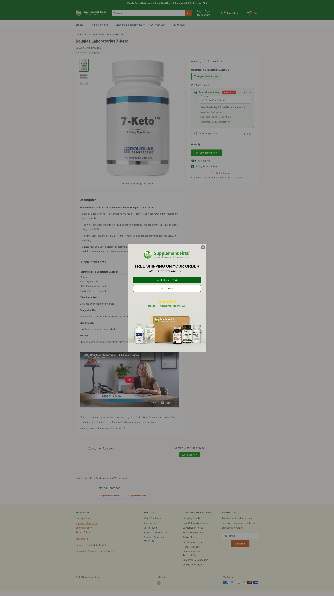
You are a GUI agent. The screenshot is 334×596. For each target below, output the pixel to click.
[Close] (203, 247)
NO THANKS (167, 288)
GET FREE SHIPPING (167, 280)
